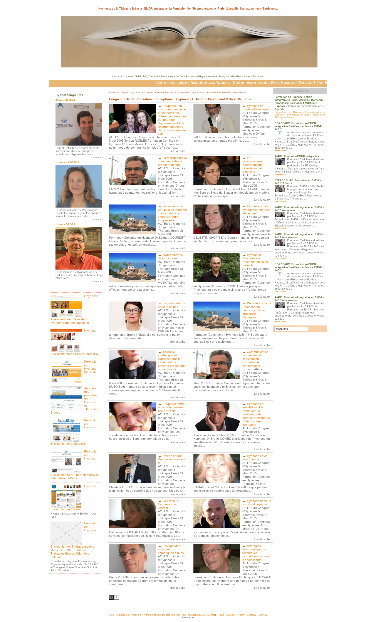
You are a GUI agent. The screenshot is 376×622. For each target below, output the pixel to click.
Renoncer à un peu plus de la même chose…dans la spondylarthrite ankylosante (172, 213)
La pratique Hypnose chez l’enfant (168, 504)
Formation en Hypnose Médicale (91, 367)
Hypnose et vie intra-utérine (254, 457)
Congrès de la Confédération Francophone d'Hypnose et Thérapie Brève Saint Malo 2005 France (195, 92)
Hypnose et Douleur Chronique (255, 107)
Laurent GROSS (65, 224)
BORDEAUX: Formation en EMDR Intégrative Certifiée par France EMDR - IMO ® (299, 126)
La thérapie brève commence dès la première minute (172, 161)
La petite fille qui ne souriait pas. (171, 305)
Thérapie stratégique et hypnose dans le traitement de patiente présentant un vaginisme (171, 360)
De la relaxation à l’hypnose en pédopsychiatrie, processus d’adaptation (256, 310)
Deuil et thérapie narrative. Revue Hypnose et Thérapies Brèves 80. (251, 82)
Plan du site (188, 617)
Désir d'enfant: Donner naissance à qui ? (172, 459)
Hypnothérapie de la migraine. (170, 256)
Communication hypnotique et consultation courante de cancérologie (255, 358)
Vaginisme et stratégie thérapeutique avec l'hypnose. (162, 82)
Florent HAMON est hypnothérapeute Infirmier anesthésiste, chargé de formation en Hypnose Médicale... (77, 151)
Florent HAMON (65, 100)
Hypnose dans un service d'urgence (256, 502)
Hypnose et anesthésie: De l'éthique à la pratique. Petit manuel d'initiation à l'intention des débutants (256, 414)
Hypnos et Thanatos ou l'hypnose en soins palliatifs (255, 260)
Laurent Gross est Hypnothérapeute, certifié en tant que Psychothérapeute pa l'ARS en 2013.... (79, 275)
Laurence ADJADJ (67, 162)
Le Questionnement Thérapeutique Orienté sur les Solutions (253, 164)
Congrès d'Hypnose (129, 92)
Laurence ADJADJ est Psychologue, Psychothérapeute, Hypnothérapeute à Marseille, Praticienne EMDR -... (78, 213)
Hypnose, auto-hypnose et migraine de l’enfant (256, 210)
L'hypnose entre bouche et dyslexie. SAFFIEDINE (171, 407)
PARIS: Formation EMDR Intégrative (297, 156)
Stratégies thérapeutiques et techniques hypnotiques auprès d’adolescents (256, 553)
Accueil (111, 92)
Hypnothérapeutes (69, 95)
